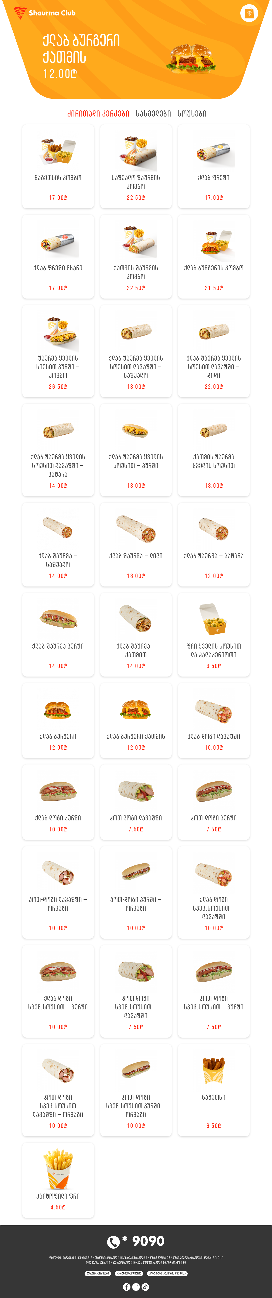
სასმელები (153, 114)
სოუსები (192, 114)
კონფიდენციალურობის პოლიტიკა (167, 1273)
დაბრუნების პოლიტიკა (129, 1273)
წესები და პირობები (98, 1273)
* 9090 (143, 1242)
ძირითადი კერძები (98, 114)
